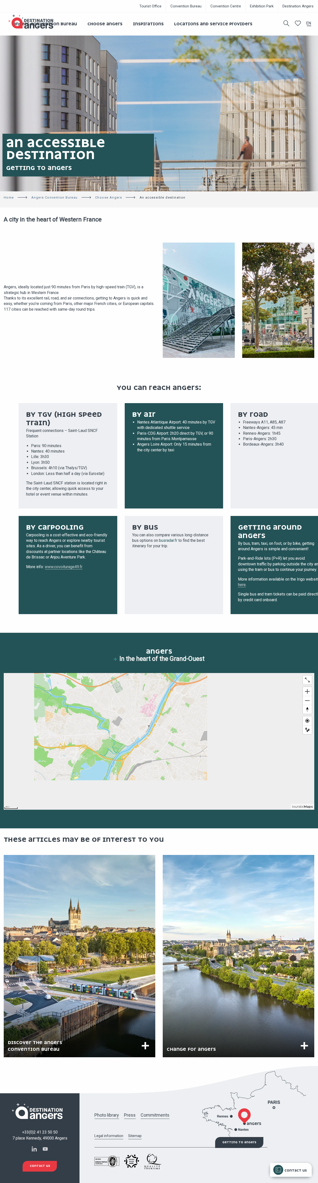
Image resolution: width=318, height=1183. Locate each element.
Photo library (106, 1115)
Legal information (108, 1136)
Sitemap (135, 1136)
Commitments (155, 1115)
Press (130, 1115)
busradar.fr (168, 540)
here (242, 584)
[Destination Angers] (33, 21)
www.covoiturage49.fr (63, 566)
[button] (286, 23)
